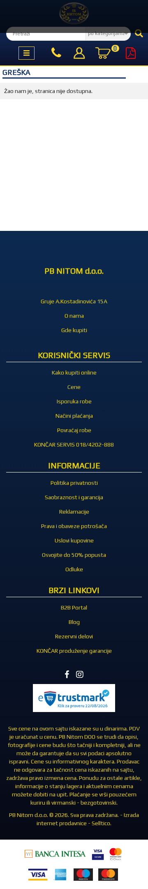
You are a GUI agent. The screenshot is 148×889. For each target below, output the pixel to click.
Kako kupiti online (74, 372)
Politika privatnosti (74, 482)
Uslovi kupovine (74, 540)
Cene (74, 387)
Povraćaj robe (74, 430)
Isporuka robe (74, 401)
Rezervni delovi (74, 636)
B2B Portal (74, 607)
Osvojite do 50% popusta (74, 555)
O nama (74, 315)
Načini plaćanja (74, 415)
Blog (74, 622)
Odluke (74, 569)
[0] (103, 54)
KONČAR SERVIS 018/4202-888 (74, 444)
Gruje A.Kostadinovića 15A (74, 301)
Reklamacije (74, 511)
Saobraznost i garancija (74, 497)
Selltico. (101, 823)
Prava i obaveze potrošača (74, 526)
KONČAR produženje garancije (74, 650)
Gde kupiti (74, 330)
